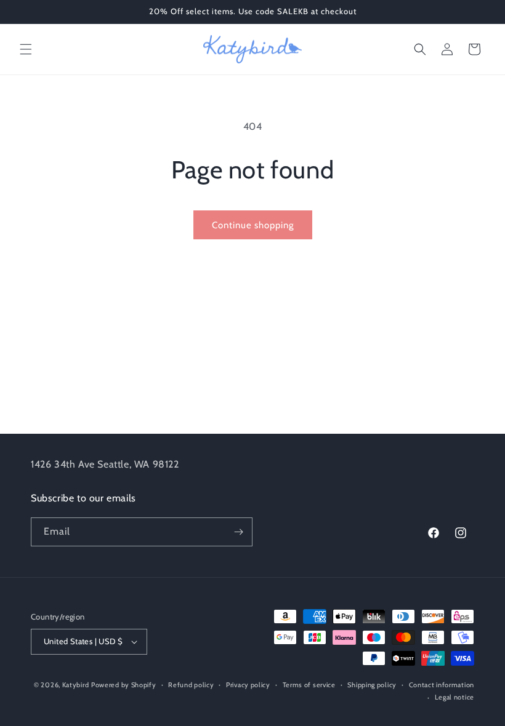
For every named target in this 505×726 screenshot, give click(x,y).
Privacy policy (248, 684)
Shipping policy (372, 684)
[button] (25, 49)
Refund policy (191, 684)
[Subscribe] (238, 531)
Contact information (441, 684)
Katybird (75, 684)
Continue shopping (253, 225)
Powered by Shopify (123, 684)
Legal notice (454, 697)
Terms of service (309, 684)
